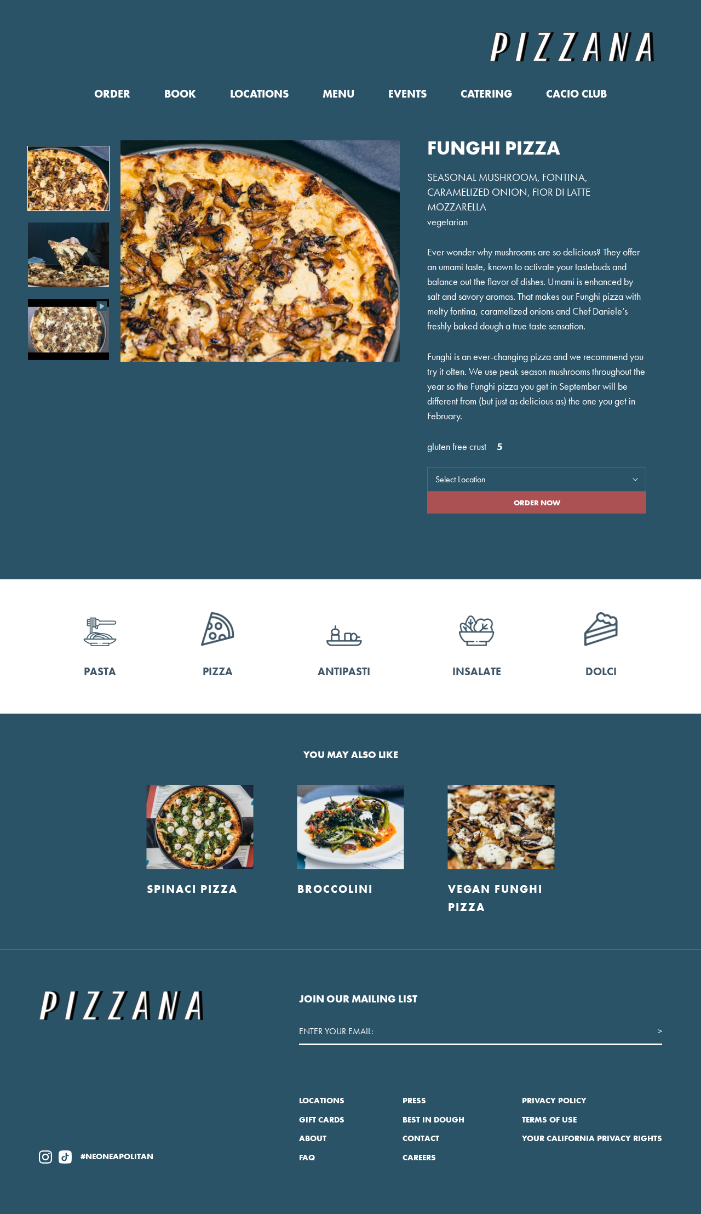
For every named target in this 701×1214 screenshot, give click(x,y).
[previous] (34, 838)
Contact (421, 1138)
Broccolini (335, 889)
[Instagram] (45, 1156)
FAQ (307, 1157)
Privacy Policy (554, 1100)
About (312, 1138)
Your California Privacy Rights (592, 1138)
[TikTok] (65, 1156)
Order (112, 94)
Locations (259, 94)
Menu (338, 94)
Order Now (537, 503)
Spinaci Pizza (192, 889)
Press (414, 1100)
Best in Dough (433, 1119)
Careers (419, 1157)
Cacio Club (576, 94)
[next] (666, 838)
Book (180, 94)
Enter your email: (336, 1031)
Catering (486, 94)
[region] (255, 253)
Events (407, 94)
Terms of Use (549, 1119)
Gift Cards (321, 1119)
